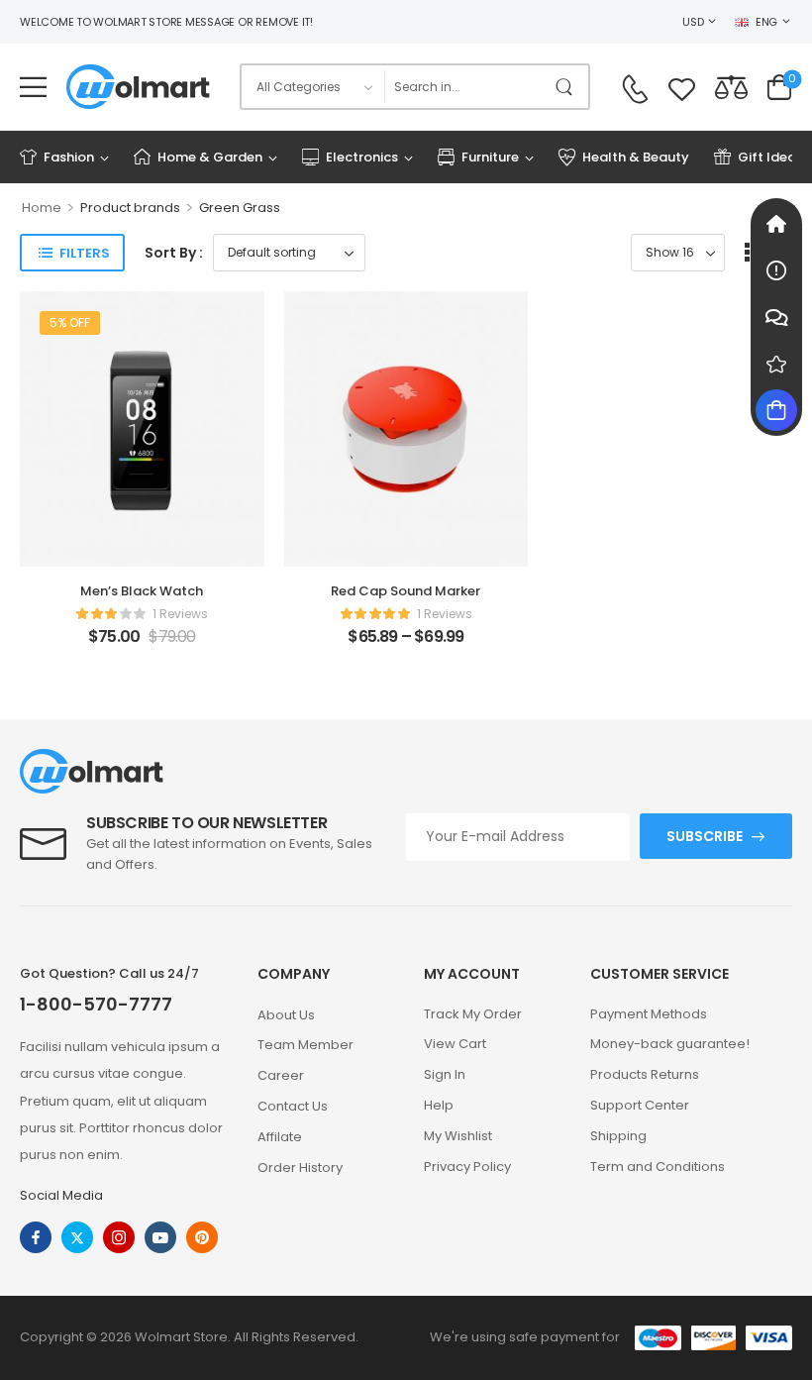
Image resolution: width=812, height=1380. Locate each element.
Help (439, 1105)
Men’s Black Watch (141, 591)
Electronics (362, 157)
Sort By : (174, 253)
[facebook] (35, 1237)
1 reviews (180, 613)
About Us (286, 1015)
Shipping (618, 1135)
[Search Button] (568, 86)
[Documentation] (776, 270)
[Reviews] (776, 363)
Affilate (279, 1136)
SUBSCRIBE (704, 836)
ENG (766, 22)
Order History (300, 1167)
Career (280, 1075)
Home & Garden (209, 157)
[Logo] (138, 86)
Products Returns (644, 1074)
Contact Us (292, 1106)
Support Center (639, 1105)
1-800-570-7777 (96, 1004)
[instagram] (119, 1237)
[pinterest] (202, 1237)
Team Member (305, 1044)
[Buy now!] (776, 410)
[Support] (776, 317)
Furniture (490, 157)
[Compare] (731, 86)
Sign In (444, 1074)
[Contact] (635, 89)
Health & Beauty (635, 157)
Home (41, 207)
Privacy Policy (467, 1166)
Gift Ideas (770, 157)
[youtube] (160, 1237)
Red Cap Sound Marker (405, 591)
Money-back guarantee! (670, 1043)
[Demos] (776, 224)
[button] (33, 86)
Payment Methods (648, 1014)
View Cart (455, 1043)
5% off (70, 322)
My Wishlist (458, 1135)
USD (692, 22)
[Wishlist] (681, 86)
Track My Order (473, 1014)
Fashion (69, 157)
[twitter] (77, 1237)
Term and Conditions (657, 1166)
